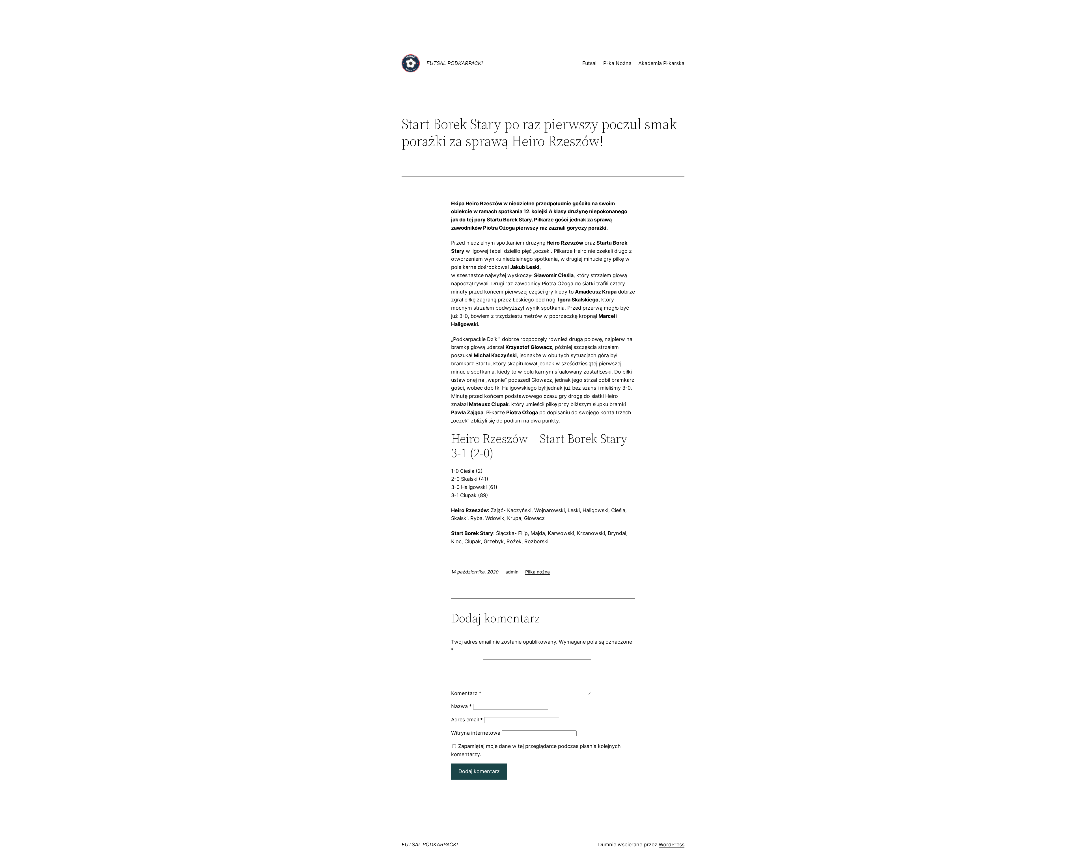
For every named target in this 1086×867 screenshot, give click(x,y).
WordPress (671, 844)
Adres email (467, 719)
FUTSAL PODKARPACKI (454, 63)
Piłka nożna (537, 572)
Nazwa (461, 706)
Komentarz (466, 693)
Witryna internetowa (475, 733)
